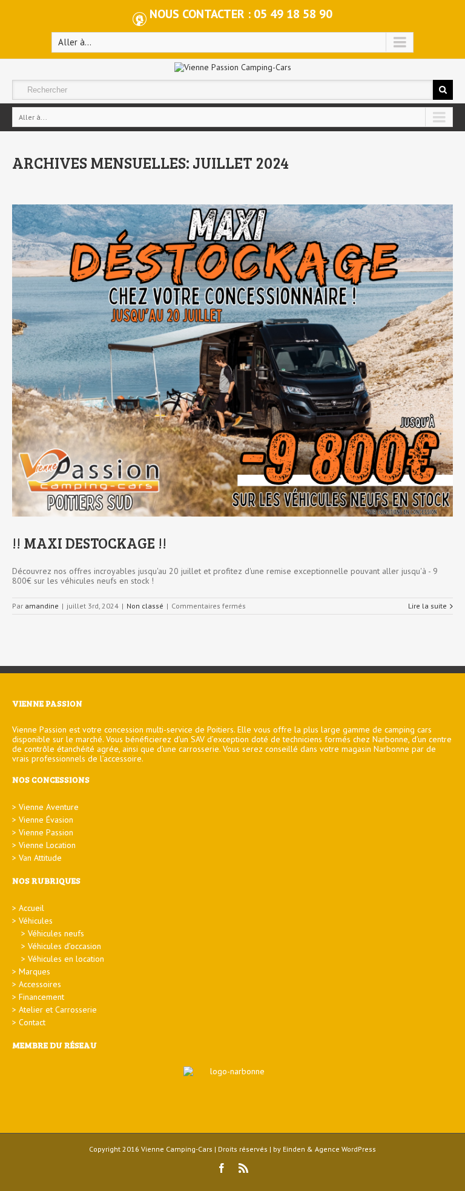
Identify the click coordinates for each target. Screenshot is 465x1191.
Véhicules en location (66, 958)
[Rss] (243, 1168)
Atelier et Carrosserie (58, 1009)
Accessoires (40, 984)
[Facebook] (221, 1168)
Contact (32, 1022)
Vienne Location (47, 845)
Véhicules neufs (56, 933)
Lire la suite (427, 605)
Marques (34, 971)
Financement (41, 996)
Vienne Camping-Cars (177, 1148)
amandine (42, 605)
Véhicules (36, 920)
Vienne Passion (46, 832)
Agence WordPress (345, 1148)
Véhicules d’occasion (64, 946)
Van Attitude (40, 857)
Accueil (31, 907)
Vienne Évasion (46, 819)
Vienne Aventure (49, 806)
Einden (294, 1148)
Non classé (145, 605)
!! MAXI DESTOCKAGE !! (89, 543)
